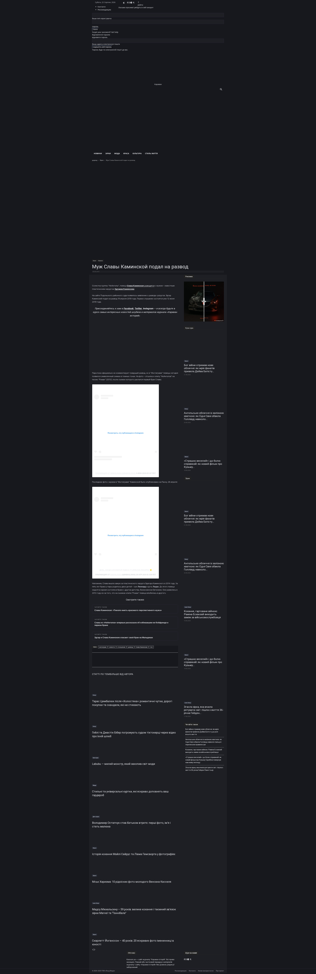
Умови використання (206, 971)
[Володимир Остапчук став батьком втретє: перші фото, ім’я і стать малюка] (135, 808)
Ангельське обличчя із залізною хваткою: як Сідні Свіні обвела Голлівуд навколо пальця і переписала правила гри (203, 742)
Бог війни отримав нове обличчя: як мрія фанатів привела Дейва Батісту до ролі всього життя (202, 731)
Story (94, 695)
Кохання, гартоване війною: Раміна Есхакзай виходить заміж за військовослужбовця (202, 614)
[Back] (138, 2)
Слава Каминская (141, 647)
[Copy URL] (126, 662)
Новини (98, 153)
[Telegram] (131, 2)
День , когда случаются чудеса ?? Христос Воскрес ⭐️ (125, 570)
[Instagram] (129, 2)
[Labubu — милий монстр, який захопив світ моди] (135, 749)
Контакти (102, 7)
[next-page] (95, 950)
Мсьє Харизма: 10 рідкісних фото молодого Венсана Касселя (131, 881)
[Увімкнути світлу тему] (124, 3)
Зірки (108, 153)
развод (130, 647)
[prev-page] (93, 950)
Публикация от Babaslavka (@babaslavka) (115, 473)
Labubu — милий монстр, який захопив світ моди (123, 763)
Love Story (96, 903)
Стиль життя (151, 153)
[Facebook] (127, 2)
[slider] (204, 301)
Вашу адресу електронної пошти (106, 44)
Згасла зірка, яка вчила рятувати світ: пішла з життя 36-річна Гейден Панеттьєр (204, 769)
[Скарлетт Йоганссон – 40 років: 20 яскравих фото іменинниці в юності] (135, 926)
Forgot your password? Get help (105, 32)
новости (112, 647)
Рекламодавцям (181, 971)
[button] (221, 90)
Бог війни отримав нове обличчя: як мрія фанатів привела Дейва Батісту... (199, 368)
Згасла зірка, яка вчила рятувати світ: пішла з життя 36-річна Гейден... (203, 710)
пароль (95, 26)
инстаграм (102, 647)
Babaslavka (115, 575)
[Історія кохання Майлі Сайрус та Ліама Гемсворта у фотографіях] (135, 840)
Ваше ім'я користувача (101, 18)
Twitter (138, 308)
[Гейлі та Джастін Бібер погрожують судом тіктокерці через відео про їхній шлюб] (135, 718)
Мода (117, 153)
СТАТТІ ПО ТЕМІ (101, 674)
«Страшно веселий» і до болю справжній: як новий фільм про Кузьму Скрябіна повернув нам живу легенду (203, 759)
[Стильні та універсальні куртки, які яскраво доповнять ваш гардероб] (135, 777)
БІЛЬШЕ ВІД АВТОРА (121, 674)
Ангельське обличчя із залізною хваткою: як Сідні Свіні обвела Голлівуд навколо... (204, 416)
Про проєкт (220, 971)
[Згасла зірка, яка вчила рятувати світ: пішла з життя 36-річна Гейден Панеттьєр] (204, 689)
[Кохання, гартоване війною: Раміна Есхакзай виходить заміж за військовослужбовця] (204, 593)
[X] (134, 2)
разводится (140, 286)
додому (94, 160)
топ (151, 647)
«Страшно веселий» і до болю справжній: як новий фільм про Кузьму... (203, 463)
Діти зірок (96, 816)
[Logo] (155, 117)
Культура (137, 153)
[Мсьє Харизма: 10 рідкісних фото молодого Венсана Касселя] (135, 867)
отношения (121, 647)
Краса (126, 153)
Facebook (129, 308)
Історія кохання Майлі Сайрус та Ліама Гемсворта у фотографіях (133, 854)
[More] (151, 277)
